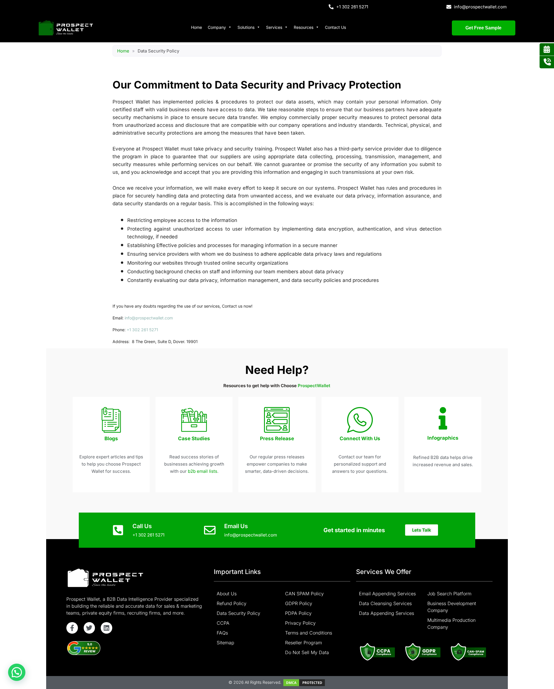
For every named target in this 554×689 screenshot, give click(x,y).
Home (196, 27)
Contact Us (335, 27)
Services (274, 27)
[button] (421, 530)
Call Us (142, 526)
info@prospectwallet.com (149, 317)
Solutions (245, 27)
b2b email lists (202, 471)
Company (217, 27)
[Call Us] (118, 530)
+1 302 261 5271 (142, 329)
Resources (303, 27)
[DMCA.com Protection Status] (304, 681)
